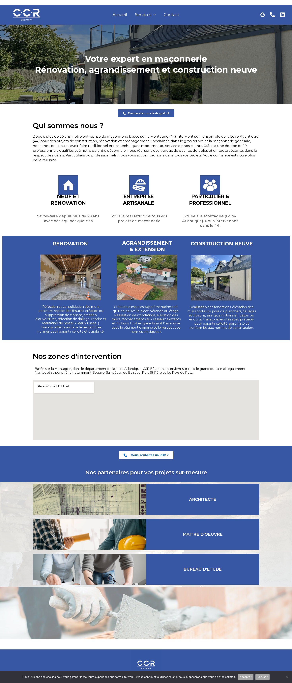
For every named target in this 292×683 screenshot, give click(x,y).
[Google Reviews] (262, 14)
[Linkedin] (282, 14)
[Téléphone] (272, 14)
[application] (153, 15)
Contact (171, 14)
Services (143, 14)
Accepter (245, 676)
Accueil (120, 14)
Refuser (262, 676)
